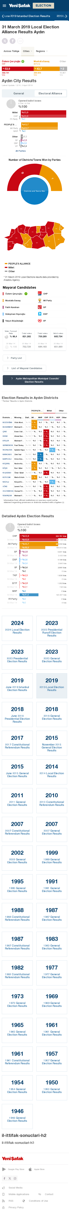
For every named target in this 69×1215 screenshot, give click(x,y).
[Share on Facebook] (13, 41)
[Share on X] (6, 41)
